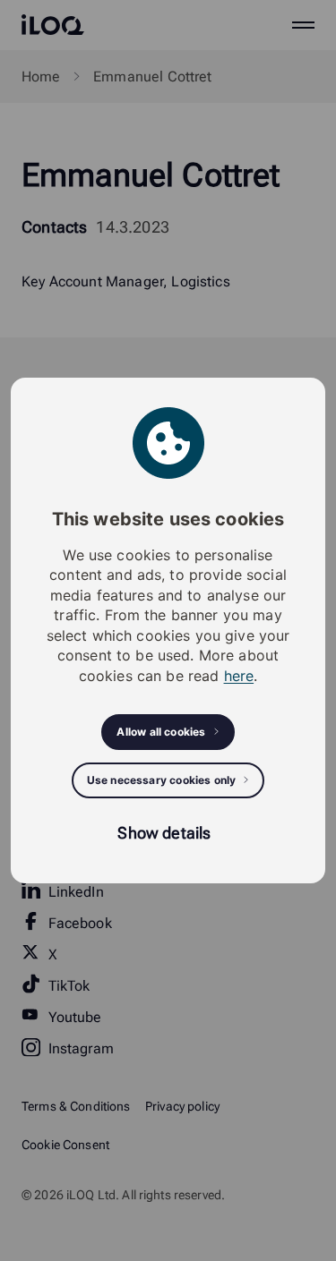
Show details (164, 832)
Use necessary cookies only (162, 780)
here (239, 676)
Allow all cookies (160, 731)
